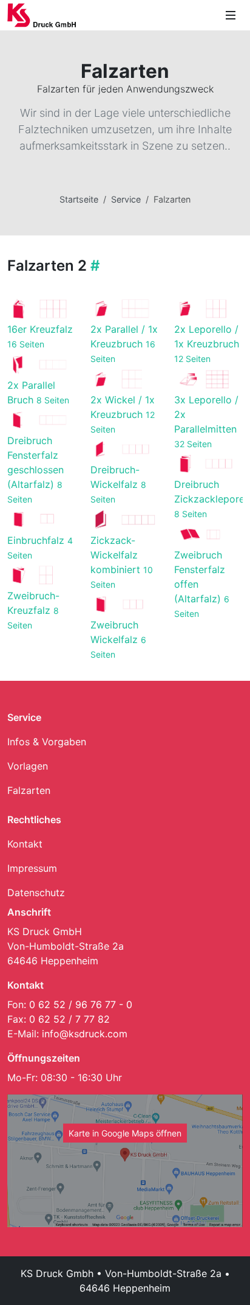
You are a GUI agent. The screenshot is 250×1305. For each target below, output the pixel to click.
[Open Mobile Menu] (230, 15)
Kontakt (24, 844)
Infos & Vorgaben (46, 742)
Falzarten (28, 790)
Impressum (32, 868)
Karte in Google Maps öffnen (125, 1133)
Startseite (78, 199)
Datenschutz (36, 892)
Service (126, 199)
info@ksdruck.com (84, 1034)
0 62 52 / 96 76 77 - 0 (80, 1004)
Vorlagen (27, 766)
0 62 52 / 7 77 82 (69, 1019)
